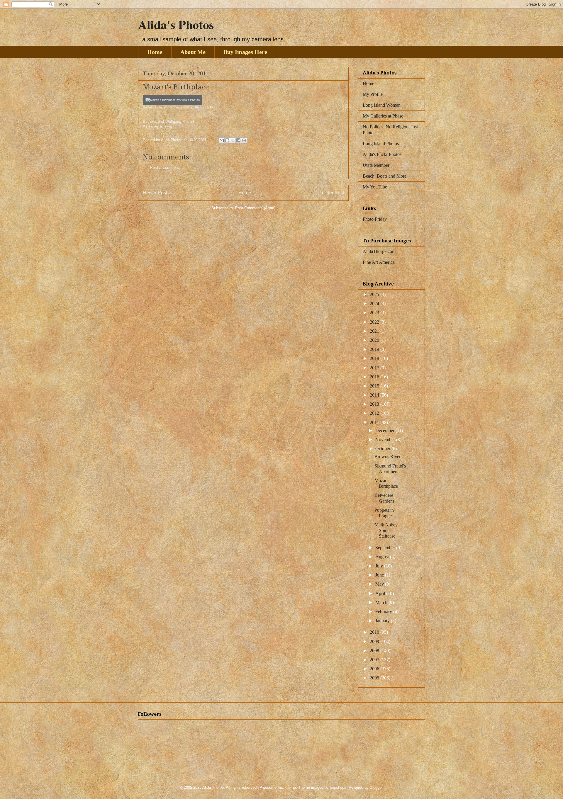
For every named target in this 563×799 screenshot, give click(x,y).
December (385, 430)
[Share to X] (233, 140)
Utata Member (376, 165)
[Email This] (222, 140)
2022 (375, 321)
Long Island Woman (382, 105)
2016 (375, 376)
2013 (375, 404)
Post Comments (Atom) (255, 208)
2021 (375, 331)
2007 (375, 659)
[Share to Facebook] (238, 140)
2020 (375, 340)
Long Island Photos (381, 143)
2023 (375, 312)
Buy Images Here (245, 52)
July (379, 565)
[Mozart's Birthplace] (172, 99)
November (385, 439)
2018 (375, 358)
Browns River (387, 456)
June (380, 574)
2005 (375, 677)
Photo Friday (375, 219)
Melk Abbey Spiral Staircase (386, 530)
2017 (375, 367)
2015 (375, 385)
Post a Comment (164, 167)
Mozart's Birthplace (155, 107)
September (385, 547)
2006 (375, 668)
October (383, 448)
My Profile (373, 94)
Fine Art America (379, 262)
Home (154, 52)
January (383, 620)
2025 (375, 294)
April (380, 593)
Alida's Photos (176, 24)
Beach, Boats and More (384, 176)
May (380, 584)
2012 (375, 413)
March (382, 602)
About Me (193, 52)
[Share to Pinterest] (244, 140)
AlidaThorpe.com (379, 251)
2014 (375, 394)
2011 (375, 422)
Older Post (333, 192)
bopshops (338, 787)
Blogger (376, 787)
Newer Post (155, 192)
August (382, 556)
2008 (375, 650)
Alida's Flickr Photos (382, 154)
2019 (375, 349)
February (384, 611)
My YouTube (375, 186)
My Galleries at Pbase (383, 115)
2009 (375, 641)
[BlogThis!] (227, 140)
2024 (375, 303)
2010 (375, 632)
